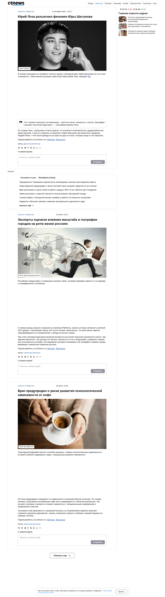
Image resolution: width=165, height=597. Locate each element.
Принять (121, 592)
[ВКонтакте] (19, 148)
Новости (21, 11)
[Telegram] (25, 148)
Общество (30, 11)
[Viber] (31, 148)
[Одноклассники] (22, 148)
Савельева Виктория (32, 353)
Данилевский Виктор (32, 144)
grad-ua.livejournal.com (32, 275)
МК (89, 76)
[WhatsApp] (34, 148)
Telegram (51, 140)
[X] (28, 148)
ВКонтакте (60, 140)
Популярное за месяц (47, 177)
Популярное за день (28, 177)
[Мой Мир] (37, 148)
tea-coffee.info (28, 447)
